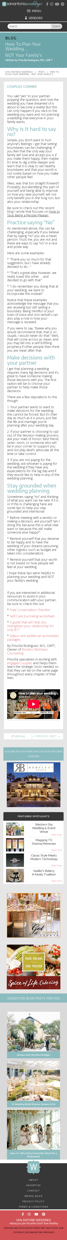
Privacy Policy (33, 1201)
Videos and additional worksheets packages (33, 638)
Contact (33, 1190)
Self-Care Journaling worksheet (32, 616)
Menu (36, 11)
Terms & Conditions (34, 1206)
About (33, 1179)
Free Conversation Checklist (30, 610)
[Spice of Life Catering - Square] (33, 988)
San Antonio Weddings (19, 71)
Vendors (36, 18)
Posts (41, 71)
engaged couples (19, 663)
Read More (56, 834)
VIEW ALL (20, 736)
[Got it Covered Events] (33, 937)
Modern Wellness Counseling (27, 651)
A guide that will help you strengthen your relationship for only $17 (30, 626)
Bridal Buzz (34, 1195)
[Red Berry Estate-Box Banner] (33, 806)
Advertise (33, 1185)
